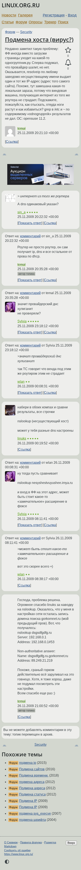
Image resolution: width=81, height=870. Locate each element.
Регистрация (54, 15)
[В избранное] (68, 50)
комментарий (30, 236)
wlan (21, 381)
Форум (21, 22)
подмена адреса (31, 782)
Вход (72, 15)
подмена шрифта (32, 820)
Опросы (35, 22)
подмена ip (27, 762)
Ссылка (12, 141)
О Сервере (11, 842)
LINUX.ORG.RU (21, 5)
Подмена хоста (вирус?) (39, 39)
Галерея (25, 15)
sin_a (21, 212)
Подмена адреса (32, 788)
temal (21, 128)
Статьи (8, 22)
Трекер (50, 22)
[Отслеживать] (68, 62)
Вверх (71, 842)
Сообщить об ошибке (17, 850)
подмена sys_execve (35, 813)
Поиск (63, 22)
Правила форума (31, 842)
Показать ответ (30, 223)
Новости (9, 15)
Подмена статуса (32, 794)
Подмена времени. (33, 775)
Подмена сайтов (32, 769)
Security (26, 32)
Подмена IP (28, 801)
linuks (21, 438)
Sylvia (22, 321)
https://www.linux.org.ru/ (18, 854)
